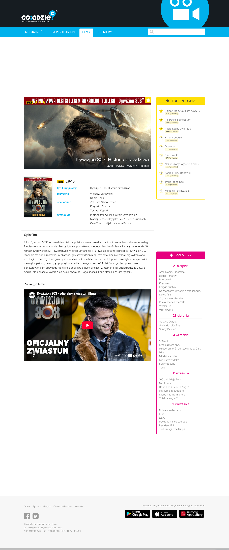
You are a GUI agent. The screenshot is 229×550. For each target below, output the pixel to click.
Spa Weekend (167, 363)
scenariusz (64, 202)
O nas (27, 506)
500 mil (163, 341)
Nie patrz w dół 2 (169, 360)
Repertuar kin (63, 32)
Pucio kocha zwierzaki (178, 128)
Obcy (162, 417)
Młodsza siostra (168, 356)
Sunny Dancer (167, 329)
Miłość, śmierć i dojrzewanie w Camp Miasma (180, 348)
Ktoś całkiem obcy (169, 344)
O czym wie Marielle (171, 298)
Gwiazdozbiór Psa (169, 325)
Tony (162, 367)
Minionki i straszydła (177, 190)
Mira (161, 352)
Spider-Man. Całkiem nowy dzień (183, 110)
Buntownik (171, 155)
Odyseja (170, 146)
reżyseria (63, 193)
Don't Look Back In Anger (174, 387)
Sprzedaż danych (42, 506)
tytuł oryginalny (67, 188)
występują (63, 214)
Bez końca (165, 383)
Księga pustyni (174, 137)
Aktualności (35, 32)
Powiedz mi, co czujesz (173, 421)
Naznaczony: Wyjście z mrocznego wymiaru (183, 164)
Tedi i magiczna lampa (172, 429)
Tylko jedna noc (174, 181)
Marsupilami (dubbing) (172, 390)
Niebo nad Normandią (172, 394)
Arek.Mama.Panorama (172, 271)
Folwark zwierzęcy (170, 410)
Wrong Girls (166, 309)
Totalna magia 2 (168, 398)
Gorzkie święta (168, 321)
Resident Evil (167, 425)
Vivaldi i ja (165, 306)
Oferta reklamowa (62, 506)
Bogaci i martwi (168, 275)
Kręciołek (164, 283)
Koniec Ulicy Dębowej (178, 172)
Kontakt (79, 506)
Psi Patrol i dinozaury (177, 119)
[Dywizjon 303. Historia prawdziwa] (38, 196)
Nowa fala (165, 294)
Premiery (105, 32)
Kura (161, 414)
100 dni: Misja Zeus (170, 379)
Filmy (86, 32)
